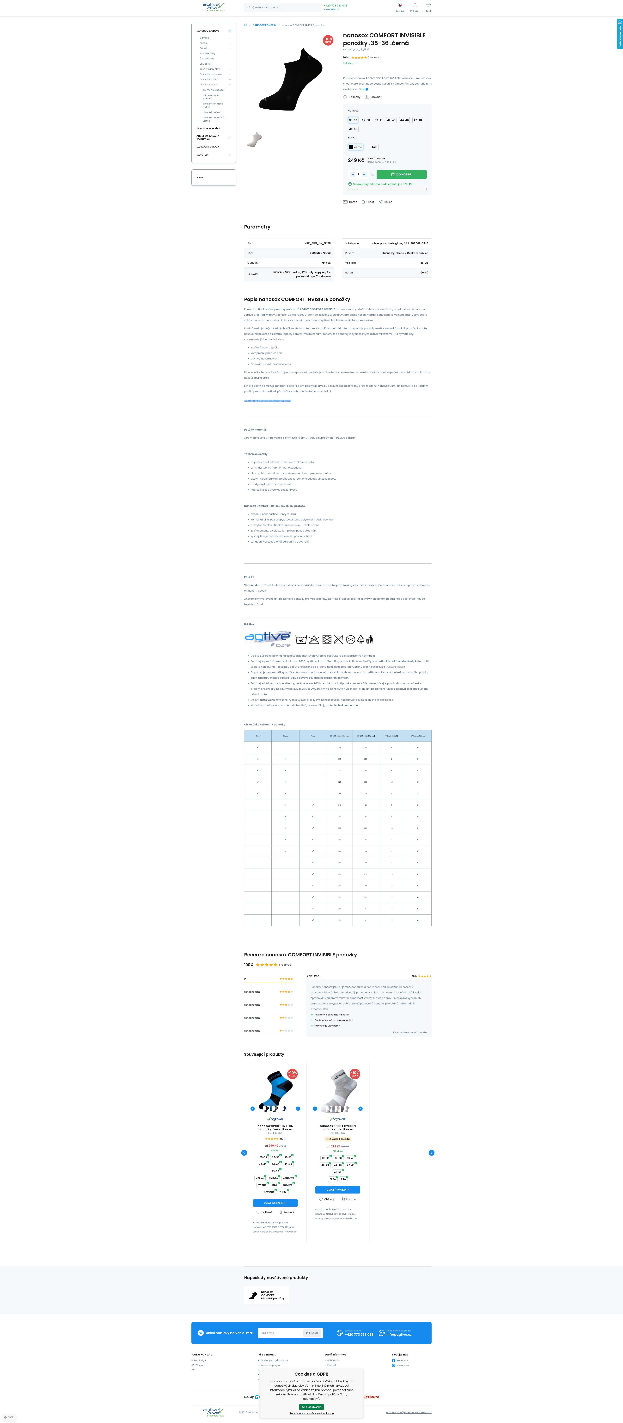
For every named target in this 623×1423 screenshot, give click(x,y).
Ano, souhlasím (311, 1407)
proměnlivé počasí (213, 90)
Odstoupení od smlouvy (274, 1360)
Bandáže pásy (207, 53)
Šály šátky (205, 63)
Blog (199, 177)
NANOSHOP (333, 1360)
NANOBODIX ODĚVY (207, 30)
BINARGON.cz (424, 1412)
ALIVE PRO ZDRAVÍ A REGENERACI (207, 137)
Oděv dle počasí (209, 84)
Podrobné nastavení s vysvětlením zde (311, 1413)
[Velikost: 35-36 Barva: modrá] (284, 1109)
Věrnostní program (271, 1365)
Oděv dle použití (209, 79)
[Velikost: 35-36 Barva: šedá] (275, 1109)
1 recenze (374, 57)
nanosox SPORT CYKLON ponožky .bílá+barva (338, 1127)
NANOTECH (202, 154)
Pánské (204, 43)
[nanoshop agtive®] (245, 25)
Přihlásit (312, 1333)
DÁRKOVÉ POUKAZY (207, 146)
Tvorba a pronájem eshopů (401, 1412)
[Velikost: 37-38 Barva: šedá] (347, 1109)
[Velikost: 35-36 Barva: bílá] (338, 1109)
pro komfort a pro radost (213, 105)
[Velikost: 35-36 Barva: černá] (266, 1109)
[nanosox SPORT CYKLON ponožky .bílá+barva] (337, 1091)
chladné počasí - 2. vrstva (214, 119)
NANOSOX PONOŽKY (264, 25)
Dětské (204, 48)
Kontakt (331, 1365)
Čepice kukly (207, 58)
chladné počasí (211, 112)
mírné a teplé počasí (211, 96)
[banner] (213, 8)
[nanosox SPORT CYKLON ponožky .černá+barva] (275, 1091)
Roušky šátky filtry (210, 69)
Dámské (204, 37)
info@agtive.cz (331, 9)
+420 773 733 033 (335, 5)
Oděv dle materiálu (211, 74)
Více (361, 89)
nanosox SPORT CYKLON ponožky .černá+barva (275, 1127)
